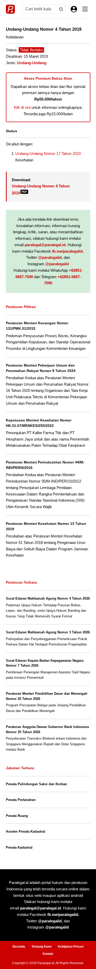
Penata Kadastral (19, 847)
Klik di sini (22, 107)
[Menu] (85, 9)
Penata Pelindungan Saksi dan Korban (36, 784)
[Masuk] (74, 9)
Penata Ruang (17, 816)
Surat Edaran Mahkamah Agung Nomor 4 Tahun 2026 (48, 598)
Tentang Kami (41, 946)
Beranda (19, 946)
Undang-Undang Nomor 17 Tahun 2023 (48, 153)
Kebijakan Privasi (70, 946)
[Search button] (61, 9)
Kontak (48, 954)
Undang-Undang (31, 63)
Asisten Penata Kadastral (25, 831)
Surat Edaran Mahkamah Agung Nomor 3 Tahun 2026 (48, 632)
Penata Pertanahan (21, 800)
